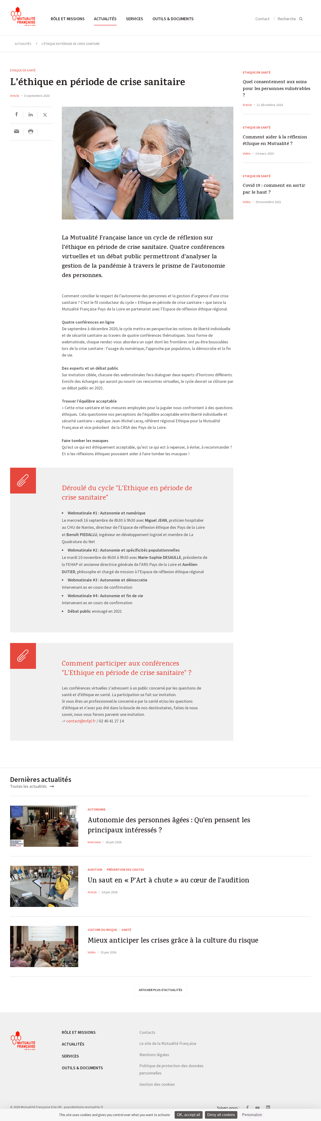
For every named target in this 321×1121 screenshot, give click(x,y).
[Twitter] (45, 115)
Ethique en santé (23, 70)
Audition (95, 869)
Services (134, 18)
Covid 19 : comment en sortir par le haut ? (274, 189)
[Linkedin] (30, 115)
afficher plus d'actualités (160, 990)
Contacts (147, 1032)
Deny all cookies (221, 1115)
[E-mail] (16, 132)
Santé (126, 930)
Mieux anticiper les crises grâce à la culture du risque (173, 942)
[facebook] (16, 115)
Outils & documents (173, 18)
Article (14, 96)
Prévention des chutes (125, 869)
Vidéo (247, 153)
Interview (94, 842)
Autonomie (97, 809)
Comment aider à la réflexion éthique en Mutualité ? (275, 141)
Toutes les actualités (29, 786)
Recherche (287, 18)
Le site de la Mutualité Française (167, 1043)
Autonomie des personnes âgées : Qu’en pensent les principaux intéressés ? (169, 826)
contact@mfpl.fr (81, 721)
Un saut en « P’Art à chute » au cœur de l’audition (168, 881)
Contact (262, 18)
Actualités (105, 18)
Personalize (252, 1115)
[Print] (30, 132)
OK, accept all (188, 1115)
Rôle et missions (68, 18)
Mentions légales (154, 1054)
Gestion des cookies (157, 1084)
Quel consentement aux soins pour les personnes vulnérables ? (276, 89)
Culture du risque (102, 930)
